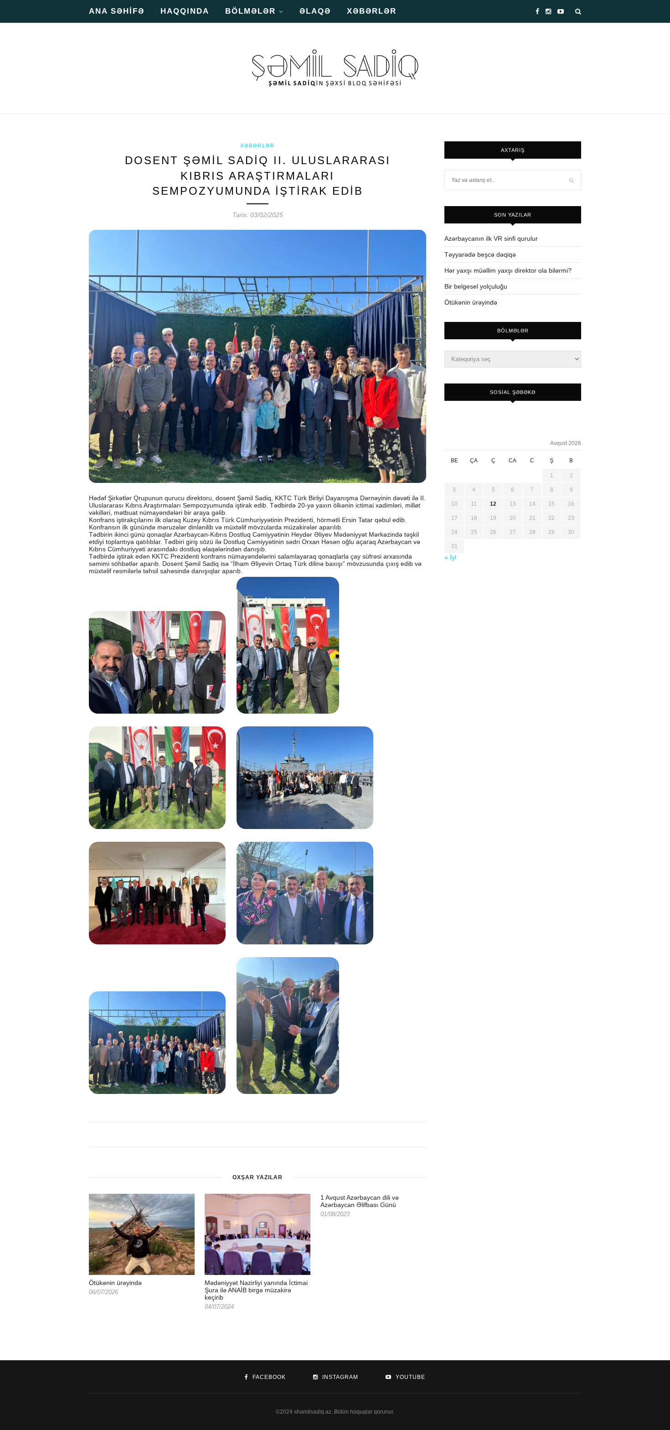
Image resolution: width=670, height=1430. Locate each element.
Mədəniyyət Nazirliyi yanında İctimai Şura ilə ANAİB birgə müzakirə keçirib (256, 1290)
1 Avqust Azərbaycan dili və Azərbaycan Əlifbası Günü (359, 1201)
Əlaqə (315, 11)
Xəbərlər (372, 11)
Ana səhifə (116, 11)
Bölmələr (250, 11)
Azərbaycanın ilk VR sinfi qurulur (491, 238)
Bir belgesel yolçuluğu (475, 286)
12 (493, 504)
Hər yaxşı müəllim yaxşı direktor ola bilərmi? (508, 270)
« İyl (450, 557)
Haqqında (184, 11)
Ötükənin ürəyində (115, 1282)
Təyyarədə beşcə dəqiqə (480, 254)
